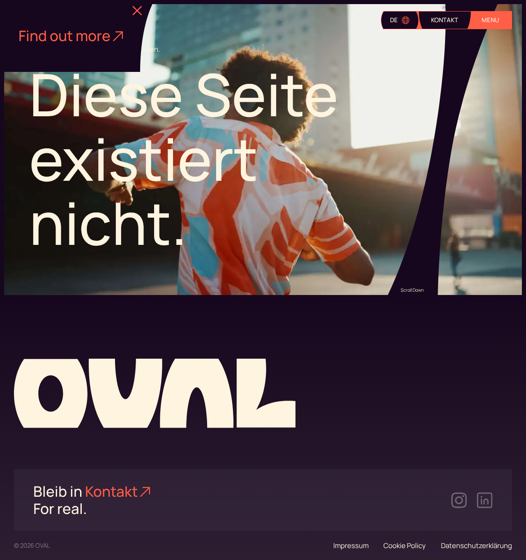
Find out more (64, 35)
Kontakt (111, 491)
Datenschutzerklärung (476, 545)
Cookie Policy (404, 545)
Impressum (351, 545)
